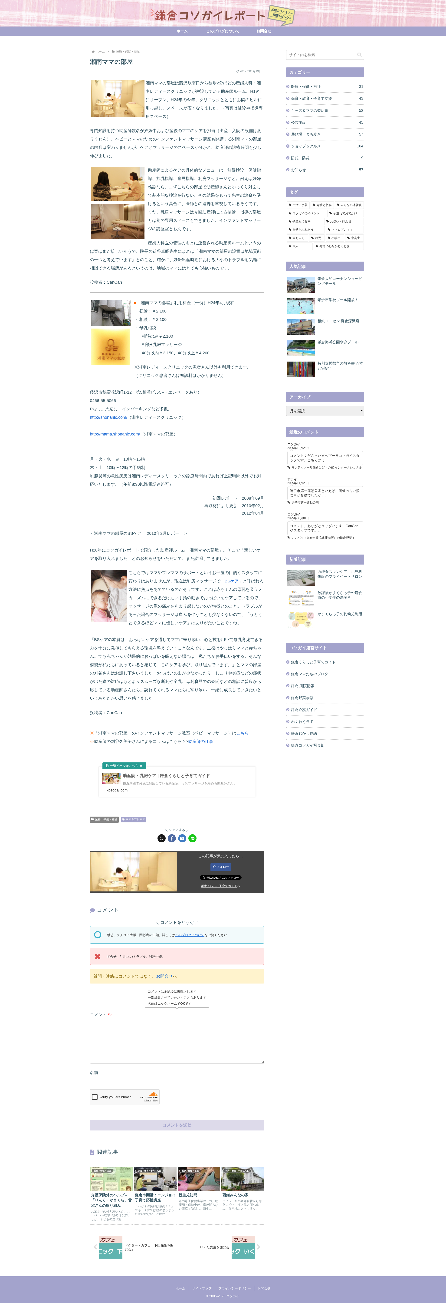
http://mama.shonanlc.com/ (115, 434)
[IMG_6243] (111, 312)
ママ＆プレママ (135, 819)
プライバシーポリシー (234, 1288)
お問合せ (164, 976)
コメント (101, 1014)
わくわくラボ (302, 721)
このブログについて (189, 935)
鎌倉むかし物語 (304, 733)
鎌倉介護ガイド (304, 710)
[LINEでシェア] (192, 838)
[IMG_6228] (118, 184)
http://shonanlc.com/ (108, 417)
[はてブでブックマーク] (182, 838)
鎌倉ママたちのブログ (309, 674)
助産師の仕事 (200, 741)
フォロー (222, 867)
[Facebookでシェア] (172, 838)
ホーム (180, 1288)
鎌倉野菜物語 (302, 697)
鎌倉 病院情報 (302, 686)
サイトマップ (202, 1288)
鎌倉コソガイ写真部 (308, 745)
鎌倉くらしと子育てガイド (219, 886)
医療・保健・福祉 (106, 819)
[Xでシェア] (161, 838)
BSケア (232, 581)
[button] (359, 54)
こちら (242, 733)
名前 (94, 1072)
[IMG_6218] (118, 221)
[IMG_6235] (110, 346)
